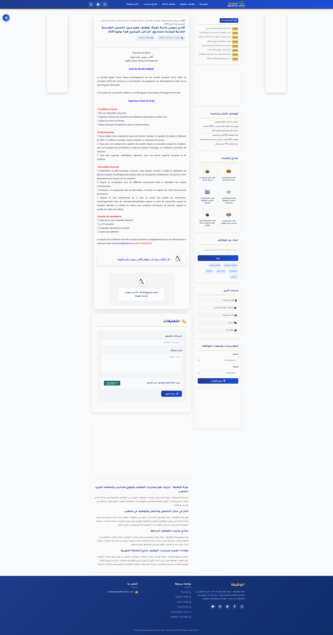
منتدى (230, 323)
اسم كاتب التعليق (173, 336)
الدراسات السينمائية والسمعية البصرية (219, 46)
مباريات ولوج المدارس (223, 308)
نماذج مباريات (150, 4)
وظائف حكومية (187, 4)
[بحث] (105, 4)
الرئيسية (204, 4)
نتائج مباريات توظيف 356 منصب (222, 50)
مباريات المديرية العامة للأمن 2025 (225, 131)
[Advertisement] (141, 447)
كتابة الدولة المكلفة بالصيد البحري (221, 29)
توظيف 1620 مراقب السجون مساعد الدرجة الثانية (219, 140)
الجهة (235, 367)
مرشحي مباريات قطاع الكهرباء (226, 122)
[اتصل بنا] (98, 4)
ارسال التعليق (170, 394)
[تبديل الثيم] (91, 4)
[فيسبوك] (234, 606)
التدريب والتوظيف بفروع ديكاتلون (222, 42)
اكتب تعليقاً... (175, 351)
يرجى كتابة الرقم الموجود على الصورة (163, 383)
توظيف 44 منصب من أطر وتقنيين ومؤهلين (218, 54)
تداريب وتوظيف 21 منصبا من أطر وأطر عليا (218, 33)
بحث (218, 258)
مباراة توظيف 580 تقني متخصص (225, 135)
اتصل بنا (229, 330)
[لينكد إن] (220, 606)
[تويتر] (227, 606)
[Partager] (6, 17)
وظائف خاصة (168, 4)
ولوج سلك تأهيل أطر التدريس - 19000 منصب (220, 126)
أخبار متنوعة (133, 4)
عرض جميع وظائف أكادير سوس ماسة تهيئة (141, 294)
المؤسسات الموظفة (179, 617)
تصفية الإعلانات (216, 381)
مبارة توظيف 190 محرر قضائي (226, 144)
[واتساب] (242, 606)
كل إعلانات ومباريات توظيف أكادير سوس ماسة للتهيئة (144, 259)
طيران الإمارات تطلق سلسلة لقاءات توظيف (217, 37)
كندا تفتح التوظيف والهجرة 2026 (222, 59)
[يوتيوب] (212, 606)
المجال (235, 354)
